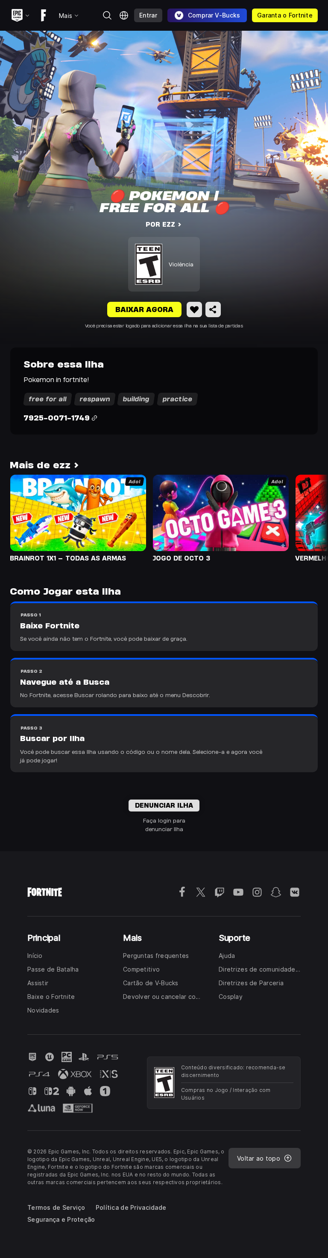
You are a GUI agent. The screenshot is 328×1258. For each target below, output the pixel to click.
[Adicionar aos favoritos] (194, 309)
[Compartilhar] (213, 309)
